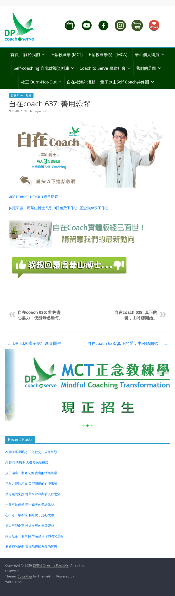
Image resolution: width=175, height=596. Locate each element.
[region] (87, 388)
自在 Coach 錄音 (21, 95)
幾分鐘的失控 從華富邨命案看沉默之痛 (32, 494)
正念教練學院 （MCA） (108, 54)
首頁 (14, 54)
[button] (87, 385)
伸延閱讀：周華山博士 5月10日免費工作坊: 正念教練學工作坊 (59, 207)
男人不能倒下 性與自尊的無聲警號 (29, 525)
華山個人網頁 (147, 54)
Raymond (40, 111)
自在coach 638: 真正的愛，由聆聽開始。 (127, 343)
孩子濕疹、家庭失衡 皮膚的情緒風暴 (31, 473)
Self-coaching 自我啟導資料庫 (41, 68)
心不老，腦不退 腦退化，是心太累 (29, 515)
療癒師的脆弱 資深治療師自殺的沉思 (31, 546)
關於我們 (31, 54)
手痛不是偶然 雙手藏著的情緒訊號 (29, 504)
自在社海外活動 (81, 82)
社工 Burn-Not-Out (39, 82)
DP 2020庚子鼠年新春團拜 (34, 343)
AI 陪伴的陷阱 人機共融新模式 (26, 462)
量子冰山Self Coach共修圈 (124, 82)
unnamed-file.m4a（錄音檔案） (35, 196)
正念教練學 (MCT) (66, 54)
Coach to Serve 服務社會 (103, 68)
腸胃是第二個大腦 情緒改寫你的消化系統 (34, 536)
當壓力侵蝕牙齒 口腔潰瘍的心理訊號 (31, 483)
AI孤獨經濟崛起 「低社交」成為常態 (31, 452)
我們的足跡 (146, 68)
